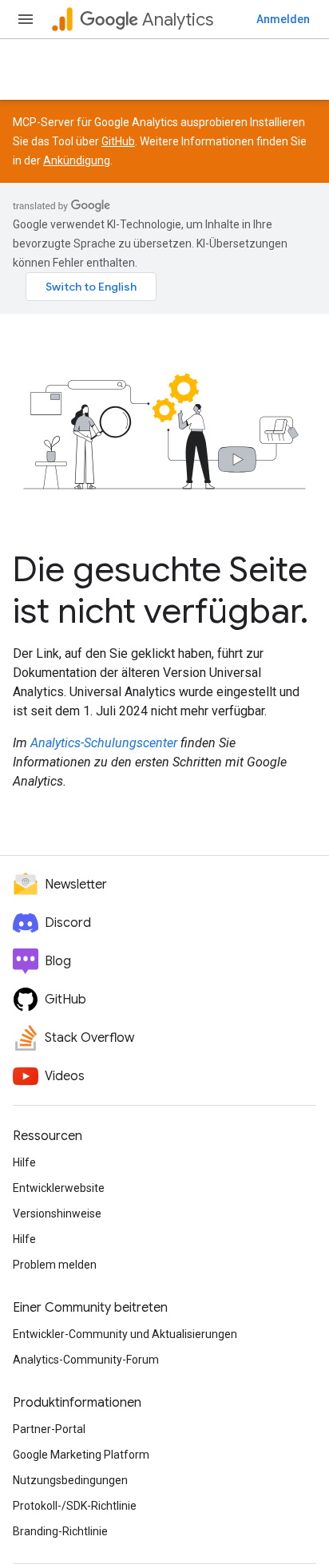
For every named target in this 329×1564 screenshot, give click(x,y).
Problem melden (55, 1264)
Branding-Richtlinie (60, 1531)
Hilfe (24, 1162)
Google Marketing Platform (81, 1454)
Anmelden (283, 19)
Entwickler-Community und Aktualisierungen (125, 1334)
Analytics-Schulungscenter (103, 742)
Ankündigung (76, 160)
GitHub (118, 141)
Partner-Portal (49, 1429)
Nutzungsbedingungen (70, 1480)
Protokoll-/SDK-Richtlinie (75, 1505)
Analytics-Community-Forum (86, 1359)
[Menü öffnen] (26, 19)
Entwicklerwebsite (59, 1188)
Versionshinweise (57, 1213)
